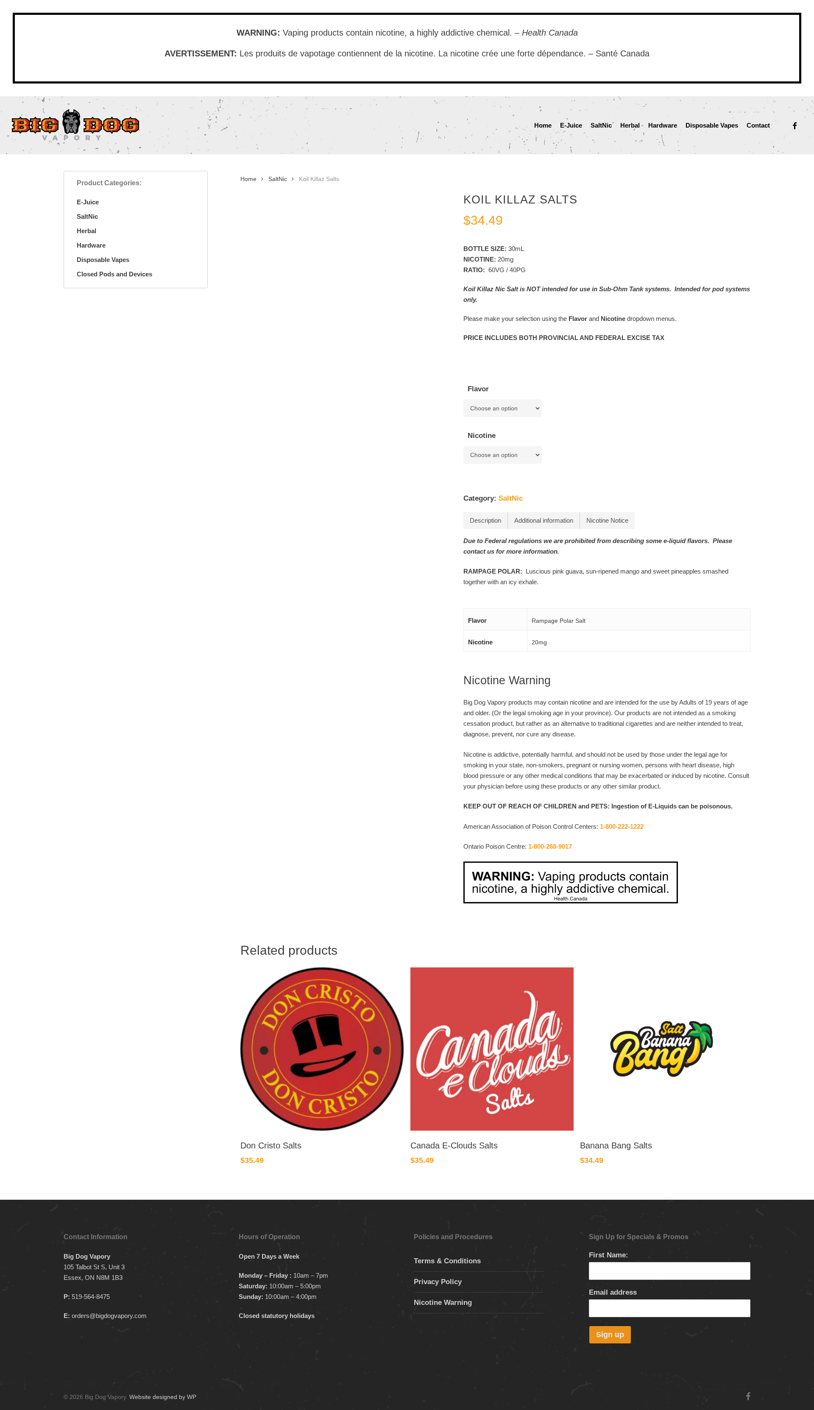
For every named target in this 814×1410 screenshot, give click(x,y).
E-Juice (88, 202)
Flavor (478, 389)
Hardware (91, 245)
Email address (613, 1292)
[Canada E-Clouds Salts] (492, 1049)
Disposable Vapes (103, 259)
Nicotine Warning (443, 1303)
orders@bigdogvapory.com (109, 1315)
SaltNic (87, 216)
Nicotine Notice (607, 520)
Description (485, 520)
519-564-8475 (91, 1296)
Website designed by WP (162, 1396)
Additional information (543, 520)
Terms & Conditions (447, 1261)
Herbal (86, 230)
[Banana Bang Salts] (661, 1049)
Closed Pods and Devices (114, 274)
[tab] (485, 520)
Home (248, 179)
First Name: (608, 1255)
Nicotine (482, 436)
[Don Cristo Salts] (322, 1049)
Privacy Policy (438, 1282)
